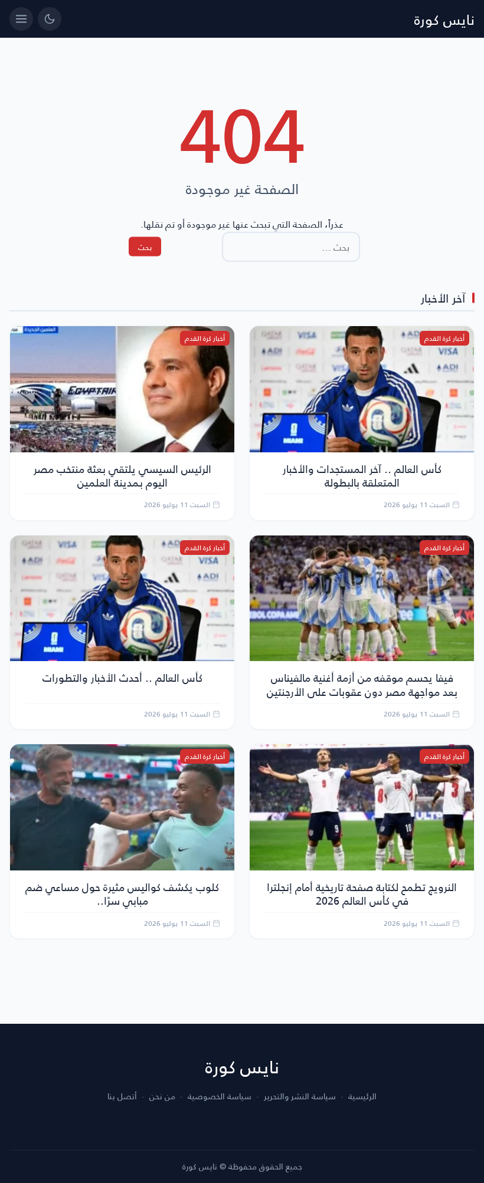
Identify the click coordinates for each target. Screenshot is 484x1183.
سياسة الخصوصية (219, 1096)
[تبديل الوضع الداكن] (49, 19)
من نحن (162, 1096)
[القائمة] (21, 19)
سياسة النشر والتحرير (300, 1096)
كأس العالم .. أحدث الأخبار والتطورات (122, 677)
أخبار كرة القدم (444, 338)
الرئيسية (362, 1096)
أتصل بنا (122, 1096)
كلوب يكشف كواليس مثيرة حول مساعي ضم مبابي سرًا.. (122, 893)
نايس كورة (444, 18)
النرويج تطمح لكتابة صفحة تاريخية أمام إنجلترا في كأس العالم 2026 (362, 893)
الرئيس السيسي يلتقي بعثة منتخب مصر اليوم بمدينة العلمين (122, 475)
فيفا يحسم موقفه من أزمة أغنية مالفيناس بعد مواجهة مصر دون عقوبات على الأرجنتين (362, 684)
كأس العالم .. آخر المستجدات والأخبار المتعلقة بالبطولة (362, 475)
